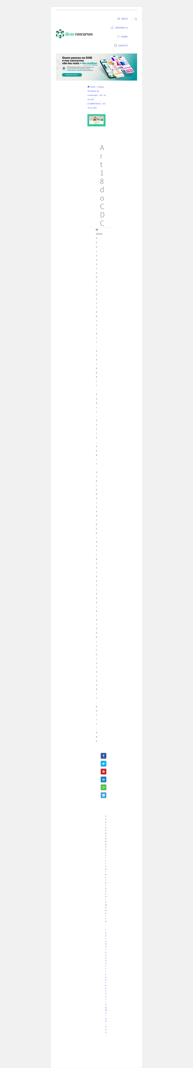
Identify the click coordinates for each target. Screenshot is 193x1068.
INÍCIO (124, 19)
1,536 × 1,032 (96, 407)
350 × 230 (96, 251)
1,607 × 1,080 (96, 720)
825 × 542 (96, 572)
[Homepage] (74, 33)
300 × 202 (96, 286)
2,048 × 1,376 (96, 459)
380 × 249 (96, 503)
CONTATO (123, 45)
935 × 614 (96, 607)
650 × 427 (96, 537)
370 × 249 (96, 676)
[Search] (133, 16)
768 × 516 (96, 320)
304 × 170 (96, 641)
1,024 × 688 (96, 359)
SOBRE (124, 36)
